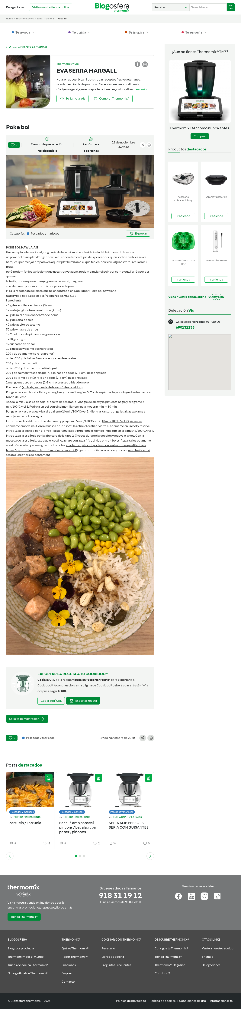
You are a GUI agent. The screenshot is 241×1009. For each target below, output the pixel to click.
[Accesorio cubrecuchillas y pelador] (183, 178)
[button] (171, 7)
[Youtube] (191, 896)
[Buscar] (231, 7)
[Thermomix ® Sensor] (216, 241)
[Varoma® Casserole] (216, 178)
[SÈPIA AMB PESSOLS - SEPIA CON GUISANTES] (130, 794)
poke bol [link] (62, 18)
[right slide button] (150, 856)
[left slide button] (10, 856)
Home (9, 18)
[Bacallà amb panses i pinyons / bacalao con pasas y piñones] (80, 794)
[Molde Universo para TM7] (183, 241)
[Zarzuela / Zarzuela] (30, 794)
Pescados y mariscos (22, 811)
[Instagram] (204, 896)
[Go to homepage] (112, 7)
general (50, 18)
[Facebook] (178, 896)
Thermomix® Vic (25, 18)
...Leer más (140, 89)
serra (40, 18)
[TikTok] (217, 896)
